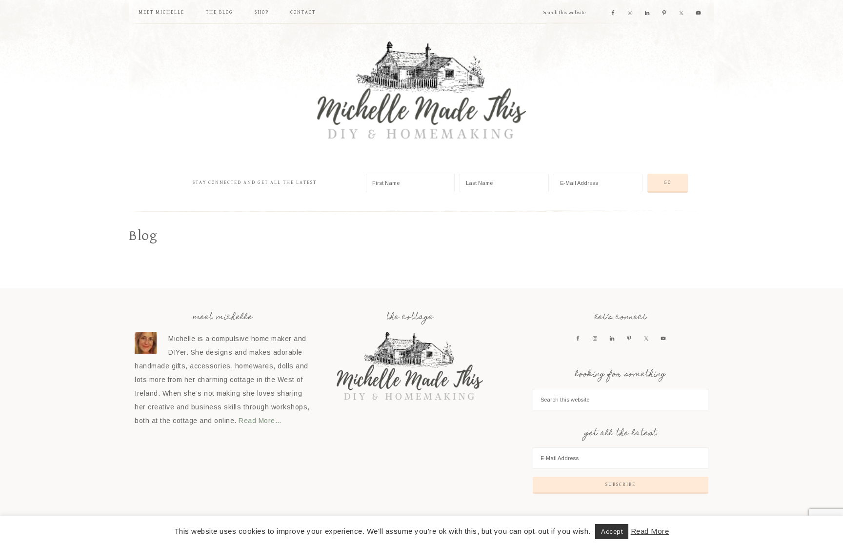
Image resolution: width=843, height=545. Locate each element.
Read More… (260, 420)
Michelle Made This (421, 90)
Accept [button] (611, 531)
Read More (650, 531)
